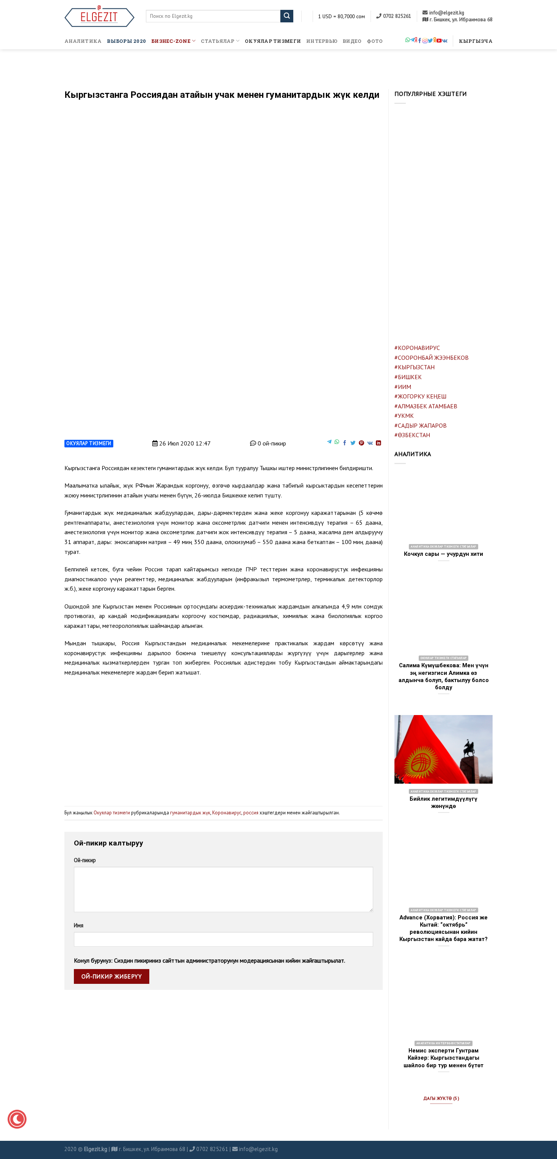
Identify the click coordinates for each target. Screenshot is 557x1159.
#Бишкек (408, 377)
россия (250, 812)
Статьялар (217, 41)
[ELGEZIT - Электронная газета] (99, 16)
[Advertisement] (223, 738)
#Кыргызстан (414, 367)
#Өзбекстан (412, 435)
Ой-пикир (85, 860)
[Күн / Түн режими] (17, 1119)
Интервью (321, 41)
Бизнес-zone (171, 41)
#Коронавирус (417, 347)
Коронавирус (226, 812)
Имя (78, 925)
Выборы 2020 (126, 41)
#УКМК (404, 415)
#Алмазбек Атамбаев (425, 406)
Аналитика (83, 41)
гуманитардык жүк (190, 812)
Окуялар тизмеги (273, 41)
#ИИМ (402, 387)
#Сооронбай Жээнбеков (431, 357)
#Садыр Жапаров (420, 425)
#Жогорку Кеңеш (420, 396)
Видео (352, 41)
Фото (375, 41)
